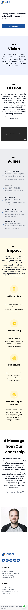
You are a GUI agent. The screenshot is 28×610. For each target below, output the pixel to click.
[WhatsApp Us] (24, 606)
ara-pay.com (13, 26)
